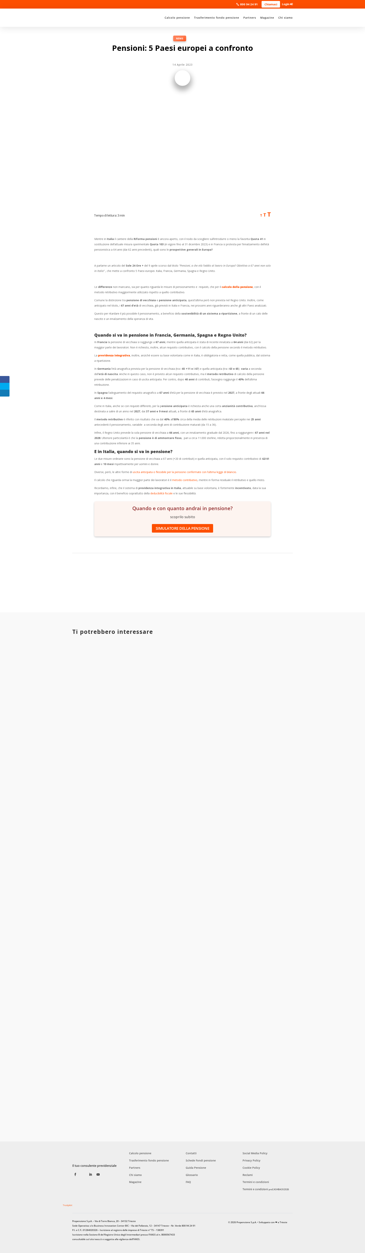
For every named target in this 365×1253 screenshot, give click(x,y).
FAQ (188, 1182)
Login (286, 4)
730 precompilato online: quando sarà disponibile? (124, 1110)
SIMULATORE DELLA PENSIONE (182, 528)
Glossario (192, 1175)
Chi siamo (285, 17)
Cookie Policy (251, 1167)
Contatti (191, 1153)
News (179, 38)
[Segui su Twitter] (83, 1174)
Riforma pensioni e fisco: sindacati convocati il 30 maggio (131, 784)
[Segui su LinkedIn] (90, 1174)
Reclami (248, 1175)
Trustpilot (67, 1205)
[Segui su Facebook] (75, 1174)
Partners (249, 17)
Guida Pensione (196, 1167)
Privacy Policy (251, 1160)
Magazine (267, 17)
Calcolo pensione (177, 17)
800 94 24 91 (249, 4)
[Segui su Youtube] (98, 1174)
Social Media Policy (255, 1153)
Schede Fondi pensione (201, 1160)
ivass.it (98, 1239)
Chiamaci (270, 4)
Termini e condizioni (256, 1182)
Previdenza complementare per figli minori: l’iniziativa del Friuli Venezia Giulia (153, 947)
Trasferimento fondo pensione (216, 17)
